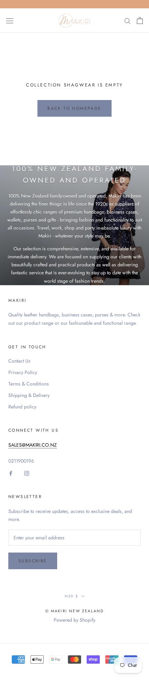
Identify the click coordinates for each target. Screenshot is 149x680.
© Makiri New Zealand (74, 611)
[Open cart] (140, 20)
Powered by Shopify (74, 619)
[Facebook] (10, 473)
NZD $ (71, 596)
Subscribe (32, 561)
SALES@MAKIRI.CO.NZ (32, 444)
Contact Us (19, 360)
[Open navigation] (9, 20)
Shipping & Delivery (29, 395)
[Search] (127, 20)
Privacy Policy (22, 372)
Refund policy (22, 406)
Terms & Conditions (28, 383)
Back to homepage (74, 108)
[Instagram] (26, 473)
